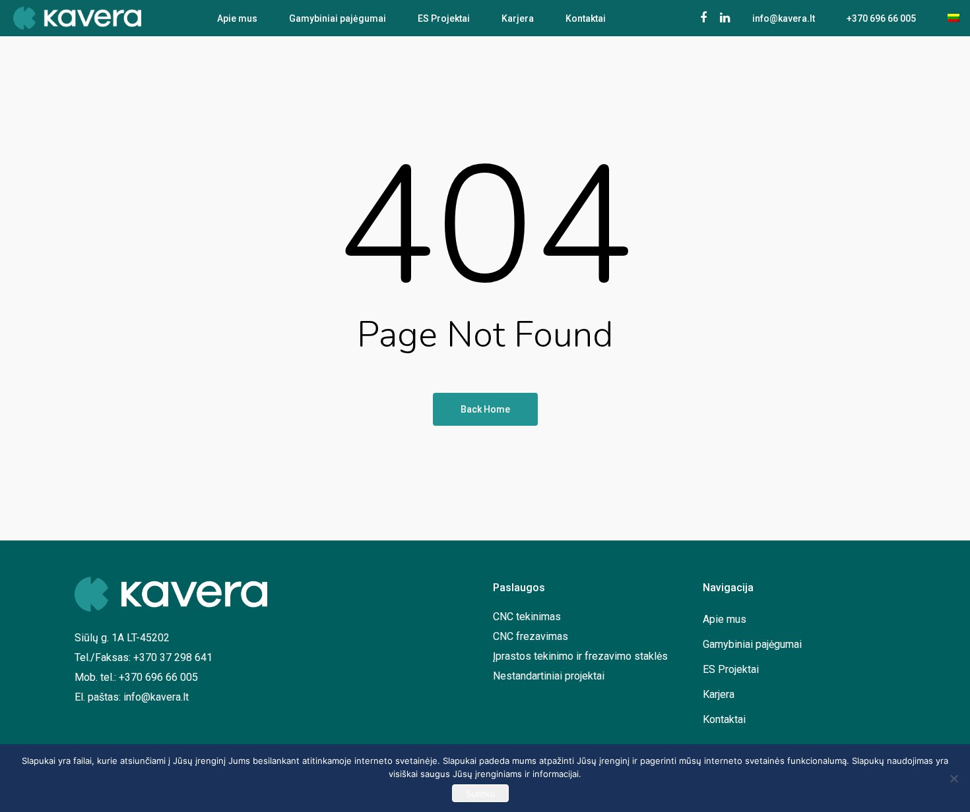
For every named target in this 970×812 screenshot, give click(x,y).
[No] (953, 778)
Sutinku (480, 794)
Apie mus (237, 18)
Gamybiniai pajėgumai (337, 18)
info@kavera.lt (783, 18)
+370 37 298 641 (172, 657)
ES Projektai (444, 18)
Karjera (517, 18)
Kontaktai (586, 18)
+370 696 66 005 (881, 18)
